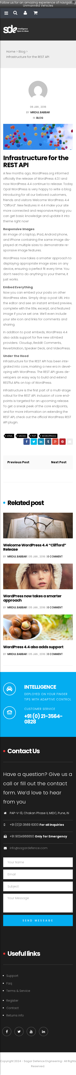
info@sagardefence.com (29, 848)
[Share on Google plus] (55, 441)
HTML (10, 436)
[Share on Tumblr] (48, 441)
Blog (22, 51)
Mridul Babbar (40, 112)
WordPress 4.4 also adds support (33, 646)
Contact (12, 1008)
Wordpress (49, 436)
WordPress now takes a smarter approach (32, 598)
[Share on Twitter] (34, 441)
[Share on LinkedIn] (41, 441)
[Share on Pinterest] (62, 441)
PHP (34, 436)
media (22, 436)
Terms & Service (18, 991)
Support (12, 976)
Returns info (15, 1015)
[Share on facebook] (26, 441)
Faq (9, 983)
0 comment (55, 556)
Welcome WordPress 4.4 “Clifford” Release (34, 547)
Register (12, 1000)
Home (10, 51)
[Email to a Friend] (69, 441)
